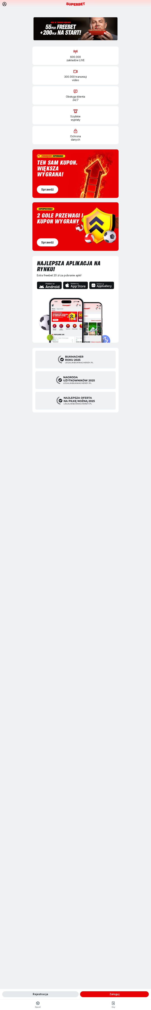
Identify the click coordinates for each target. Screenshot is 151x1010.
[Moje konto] (4, 4)
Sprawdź (47, 189)
